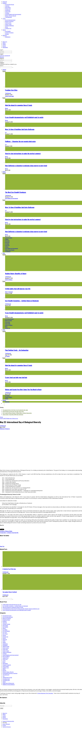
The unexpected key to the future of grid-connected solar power (15, 410)
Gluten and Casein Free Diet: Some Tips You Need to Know (23, 389)
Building (5, 3)
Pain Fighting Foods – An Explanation (16, 350)
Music (6, 27)
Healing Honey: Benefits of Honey (15, 273)
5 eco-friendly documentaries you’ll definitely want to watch (24, 117)
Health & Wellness (9, 25)
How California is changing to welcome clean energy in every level (26, 165)
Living (4, 18)
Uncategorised (6, 679)
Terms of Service (7, 727)
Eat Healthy (8, 31)
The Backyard (8, 17)
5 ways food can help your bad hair (16, 377)
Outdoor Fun (8, 28)
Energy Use (8, 8)
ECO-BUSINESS (6, 631)
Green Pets (7, 11)
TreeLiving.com (8, 93)
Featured (5, 1)
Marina (6, 108)
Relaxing (5, 35)
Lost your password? (5, 55)
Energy (4, 635)
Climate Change (6, 624)
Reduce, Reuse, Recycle (10, 15)
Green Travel (8, 24)
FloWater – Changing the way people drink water (20, 141)
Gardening (7, 10)
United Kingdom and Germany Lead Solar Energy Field (13, 411)
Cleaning (7, 6)
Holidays (7, 13)
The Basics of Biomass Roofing (6, 531)
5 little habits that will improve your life (17, 288)
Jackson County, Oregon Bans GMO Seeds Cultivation (13, 414)
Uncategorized (6, 680)
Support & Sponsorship (8, 721)
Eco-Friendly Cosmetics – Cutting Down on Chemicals (22, 300)
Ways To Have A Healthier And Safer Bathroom (19, 129)
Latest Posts (6, 658)
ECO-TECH (5, 634)
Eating (4, 30)
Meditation (7, 37)
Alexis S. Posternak (9, 292)
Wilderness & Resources (5, 429)
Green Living (8, 23)
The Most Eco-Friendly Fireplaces (15, 192)
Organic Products (9, 32)
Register (2, 57)
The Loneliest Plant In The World (10, 592)
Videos (4, 681)
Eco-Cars (5, 632)
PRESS (4, 43)
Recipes (7, 34)
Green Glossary (6, 724)
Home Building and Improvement (13, 14)
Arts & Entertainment (10, 20)
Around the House (9, 4)
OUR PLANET (11, 96)
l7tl (5, 132)
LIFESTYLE (5, 659)
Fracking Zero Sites (11, 90)
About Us (5, 41)
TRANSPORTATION (7, 677)
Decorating (8, 7)
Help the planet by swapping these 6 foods (18, 105)
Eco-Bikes (5, 629)
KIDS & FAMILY (6, 656)
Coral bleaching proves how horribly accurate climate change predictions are (21, 608)
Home (1, 417)
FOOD (4, 641)
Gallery (4, 44)
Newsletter (5, 47)
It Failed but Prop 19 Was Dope (9, 569)
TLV (3, 676)
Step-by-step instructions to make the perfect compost (23, 153)
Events (4, 46)
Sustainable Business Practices (10, 673)
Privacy (4, 725)
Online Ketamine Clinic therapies (45, 693)
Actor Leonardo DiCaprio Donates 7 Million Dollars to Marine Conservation (17, 413)
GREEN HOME (6, 646)
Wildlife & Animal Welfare (9, 684)
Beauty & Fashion (9, 21)
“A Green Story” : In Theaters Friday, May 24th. (9, 532)
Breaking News (6, 620)
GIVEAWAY (5, 645)
